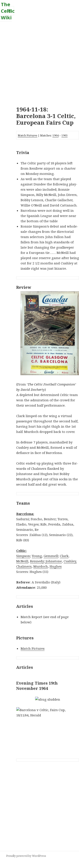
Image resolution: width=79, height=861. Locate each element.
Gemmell (51, 556)
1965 (64, 135)
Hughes (56, 566)
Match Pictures (27, 135)
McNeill (22, 561)
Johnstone (53, 561)
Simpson (23, 556)
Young (37, 556)
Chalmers (24, 566)
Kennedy (37, 561)
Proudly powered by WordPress (26, 856)
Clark (64, 556)
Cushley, (70, 561)
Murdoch (40, 566)
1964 (55, 135)
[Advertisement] (39, 61)
